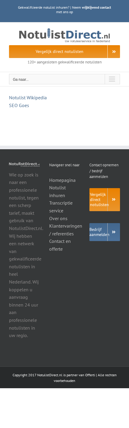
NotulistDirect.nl (49, 375)
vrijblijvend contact (96, 7)
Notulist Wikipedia (28, 97)
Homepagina (62, 180)
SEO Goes (19, 105)
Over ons (58, 218)
